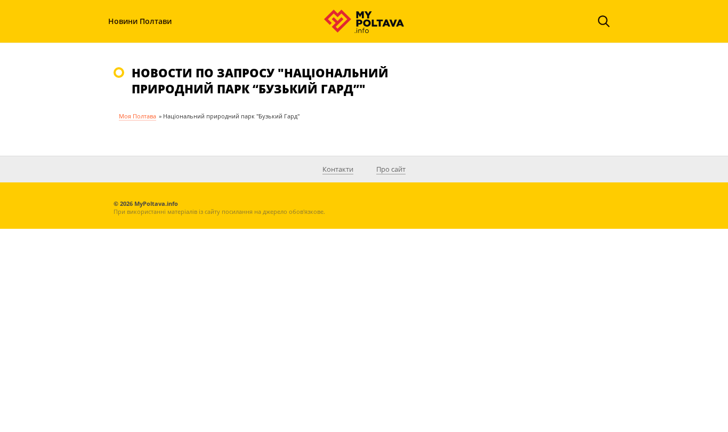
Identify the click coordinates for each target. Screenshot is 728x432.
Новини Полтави (140, 21)
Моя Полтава (137, 116)
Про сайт (391, 169)
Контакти (337, 169)
